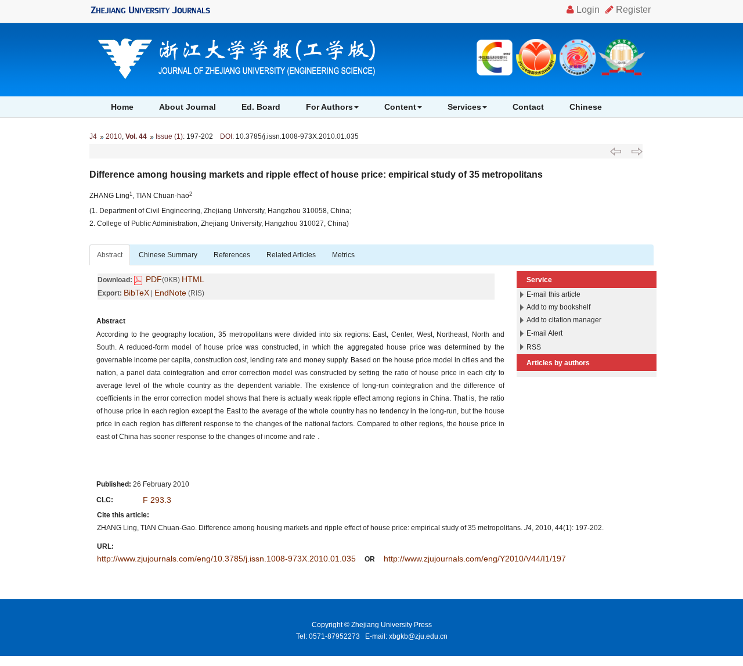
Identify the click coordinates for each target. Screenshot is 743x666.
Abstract (109, 255)
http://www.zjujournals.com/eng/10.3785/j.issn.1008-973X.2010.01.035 (226, 558)
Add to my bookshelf (558, 307)
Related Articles (291, 255)
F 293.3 (157, 500)
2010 (114, 136)
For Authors (329, 106)
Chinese (585, 106)
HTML (193, 279)
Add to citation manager (563, 320)
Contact (528, 106)
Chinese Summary (168, 255)
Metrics (343, 255)
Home (122, 106)
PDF (154, 279)
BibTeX (136, 292)
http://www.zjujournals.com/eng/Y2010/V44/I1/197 (475, 558)
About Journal (187, 106)
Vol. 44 (136, 136)
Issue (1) (169, 136)
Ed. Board (260, 106)
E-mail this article (553, 294)
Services (464, 106)
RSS (533, 347)
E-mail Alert (544, 333)
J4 (93, 136)
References (232, 255)
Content (400, 106)
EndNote (170, 292)
